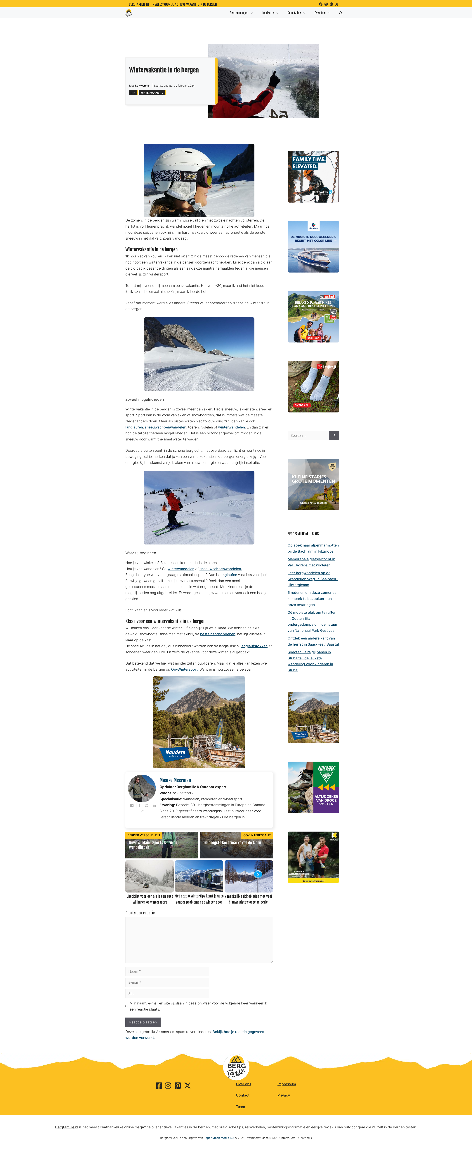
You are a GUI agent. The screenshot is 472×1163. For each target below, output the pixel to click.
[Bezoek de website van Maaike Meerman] (142, 811)
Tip (133, 92)
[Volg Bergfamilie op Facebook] (320, 4)
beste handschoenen (217, 634)
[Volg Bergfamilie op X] (336, 4)
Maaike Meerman (139, 85)
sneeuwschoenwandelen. (220, 569)
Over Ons (320, 13)
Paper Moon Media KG (219, 1138)
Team (240, 1106)
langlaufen (134, 427)
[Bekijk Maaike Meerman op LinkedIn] (154, 805)
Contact (242, 1095)
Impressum (286, 1084)
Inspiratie (268, 13)
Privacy (283, 1095)
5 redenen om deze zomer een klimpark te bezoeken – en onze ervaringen (313, 598)
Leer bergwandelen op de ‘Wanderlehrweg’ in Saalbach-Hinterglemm (313, 579)
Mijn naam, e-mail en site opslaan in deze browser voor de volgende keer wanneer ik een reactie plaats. (198, 1006)
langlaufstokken (254, 646)
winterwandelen (231, 427)
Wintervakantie (151, 92)
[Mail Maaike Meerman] (132, 805)
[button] (341, 12)
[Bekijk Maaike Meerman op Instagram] (147, 805)
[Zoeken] (334, 435)
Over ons (243, 1084)
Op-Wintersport (184, 669)
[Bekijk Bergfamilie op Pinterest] (331, 4)
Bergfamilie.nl (139, 4)
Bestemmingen (239, 13)
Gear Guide (294, 13)
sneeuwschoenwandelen (165, 427)
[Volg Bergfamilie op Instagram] (326, 4)
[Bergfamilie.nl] (128, 12)
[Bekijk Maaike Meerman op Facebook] (139, 805)
